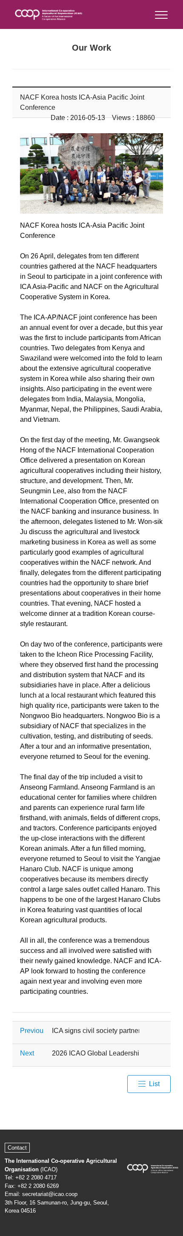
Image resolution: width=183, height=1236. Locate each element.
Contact (17, 1147)
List (154, 1083)
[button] (160, 13)
